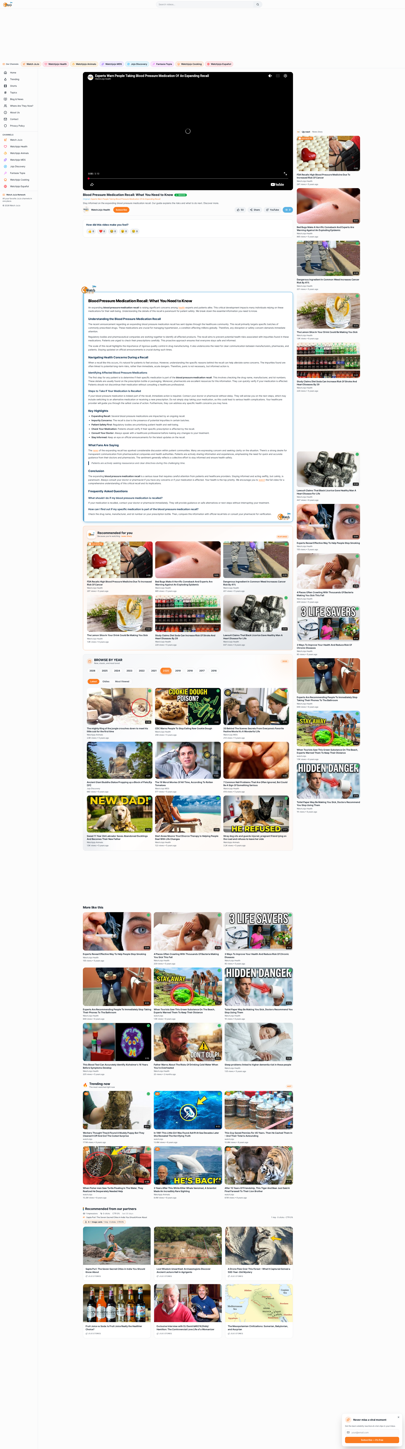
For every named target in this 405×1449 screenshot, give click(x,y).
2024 (117, 670)
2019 (178, 670)
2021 (154, 670)
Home (13, 72)
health (181, 307)
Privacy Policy (17, 125)
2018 (190, 670)
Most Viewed (122, 681)
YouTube (274, 209)
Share (257, 209)
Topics (13, 92)
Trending (14, 79)
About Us (15, 112)
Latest (93, 681)
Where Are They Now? (21, 105)
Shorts (13, 85)
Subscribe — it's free (372, 1440)
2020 (166, 670)
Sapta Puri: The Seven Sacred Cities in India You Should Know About (116, 1217)
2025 (105, 670)
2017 (202, 670)
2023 (129, 670)
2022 (142, 670)
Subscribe (121, 209)
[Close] (398, 1417)
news (95, 450)
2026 (92, 670)
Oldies (106, 681)
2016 (214, 670)
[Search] (257, 4)
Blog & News (16, 99)
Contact (14, 119)
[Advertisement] (99, 35)
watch (262, 479)
